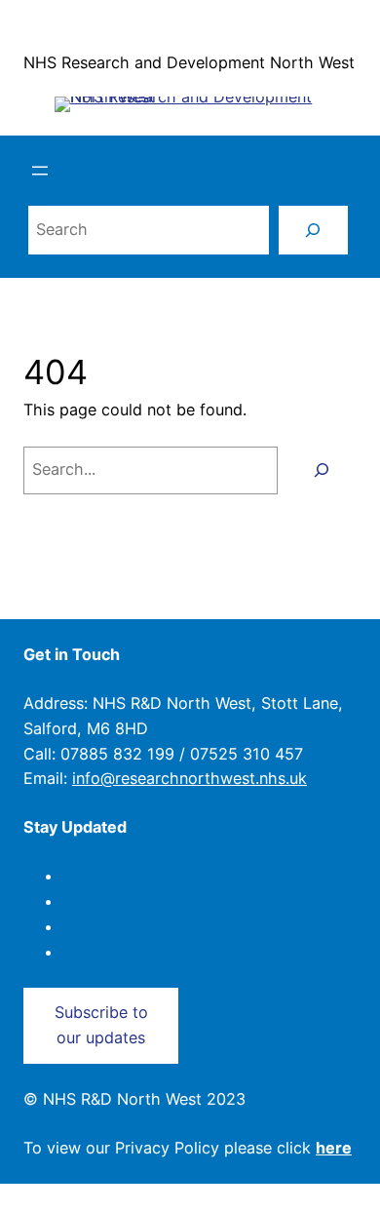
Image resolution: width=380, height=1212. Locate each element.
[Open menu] (40, 170)
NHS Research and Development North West (189, 62)
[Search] (313, 230)
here (334, 1147)
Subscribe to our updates (101, 1024)
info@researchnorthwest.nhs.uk (189, 778)
